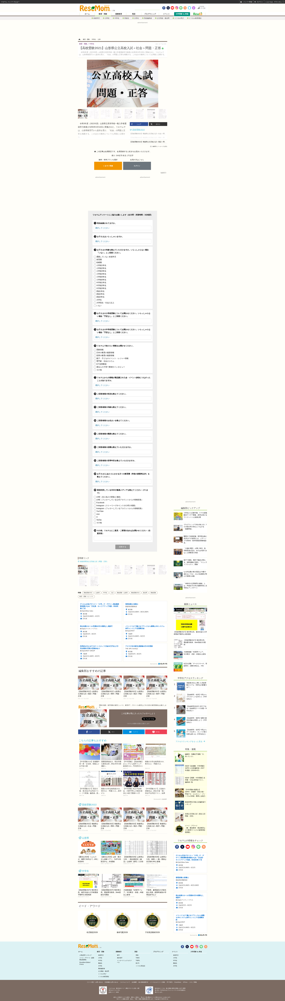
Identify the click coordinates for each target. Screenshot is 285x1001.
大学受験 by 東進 (182, 14)
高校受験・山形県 (122, 592)
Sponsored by (153, 663)
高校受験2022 (88, 592)
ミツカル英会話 (140, 966)
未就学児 (96, 18)
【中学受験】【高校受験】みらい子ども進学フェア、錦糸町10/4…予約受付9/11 (133, 764)
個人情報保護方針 (143, 982)
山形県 (98, 592)
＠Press (185, 982)
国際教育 (118, 14)
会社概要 (134, 982)
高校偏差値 (148, 18)
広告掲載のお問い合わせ (111, 982)
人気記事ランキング (85, 955)
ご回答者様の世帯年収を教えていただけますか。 (116, 461)
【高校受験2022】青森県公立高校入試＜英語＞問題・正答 (150, 142)
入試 (112, 592)
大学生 (136, 18)
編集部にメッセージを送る (160, 146)
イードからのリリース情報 (157, 982)
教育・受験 (103, 14)
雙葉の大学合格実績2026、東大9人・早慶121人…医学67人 (111, 791)
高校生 (126, 18)
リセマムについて (125, 982)
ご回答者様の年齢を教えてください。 (112, 407)
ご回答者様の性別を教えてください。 (112, 394)
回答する (122, 547)
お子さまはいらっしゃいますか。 (110, 237)
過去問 (145, 592)
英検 (137, 955)
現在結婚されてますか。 (107, 223)
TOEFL (138, 960)
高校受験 (153, 592)
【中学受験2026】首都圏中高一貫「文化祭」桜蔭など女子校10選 (89, 764)
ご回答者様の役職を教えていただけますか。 (115, 447)
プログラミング (150, 14)
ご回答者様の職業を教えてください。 (112, 434)
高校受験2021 (135, 592)
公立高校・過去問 (163, 18)
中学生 (117, 18)
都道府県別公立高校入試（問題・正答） (94, 561)
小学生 (107, 18)
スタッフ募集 (193, 982)
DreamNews (177, 982)
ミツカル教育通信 (195, 18)
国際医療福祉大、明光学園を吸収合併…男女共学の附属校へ (111, 764)
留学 (118, 955)
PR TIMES (169, 982)
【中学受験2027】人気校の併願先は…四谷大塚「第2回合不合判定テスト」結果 (155, 791)
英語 (133, 14)
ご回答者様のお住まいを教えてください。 (114, 420)
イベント (166, 14)
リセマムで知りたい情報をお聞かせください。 (115, 346)
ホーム (87, 14)
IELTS (137, 963)
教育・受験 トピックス (86, 596)
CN (203, 8)
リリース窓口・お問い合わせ (95, 982)
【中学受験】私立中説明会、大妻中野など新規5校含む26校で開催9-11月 (132, 791)
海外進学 (119, 958)
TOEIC (138, 958)
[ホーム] (79, 39)
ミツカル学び (179, 18)
